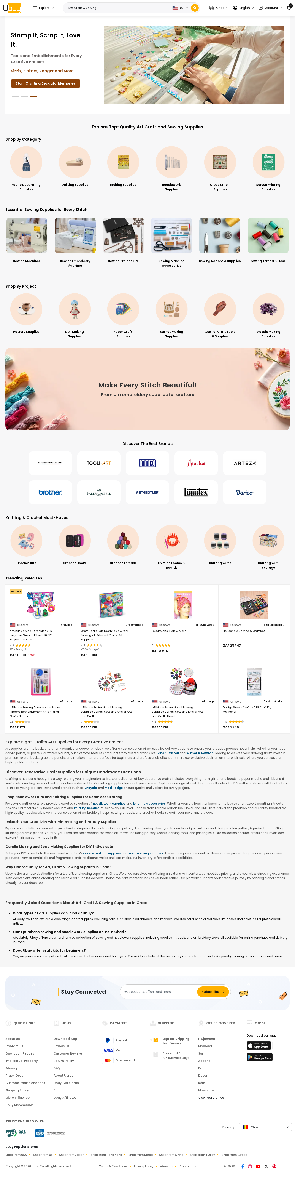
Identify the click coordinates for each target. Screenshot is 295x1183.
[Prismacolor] (50, 463)
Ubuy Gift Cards (66, 1083)
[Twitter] (267, 1167)
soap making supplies (145, 853)
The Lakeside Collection (274, 625)
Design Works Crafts (274, 701)
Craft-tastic (134, 625)
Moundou (205, 1046)
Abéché (204, 1061)
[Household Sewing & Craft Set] (254, 605)
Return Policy (64, 1061)
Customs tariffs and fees (25, 1083)
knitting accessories (149, 803)
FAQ (57, 1068)
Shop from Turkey (202, 1155)
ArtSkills (66, 625)
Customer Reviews (68, 1053)
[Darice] (244, 492)
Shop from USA (16, 1155)
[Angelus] (196, 463)
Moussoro (206, 1090)
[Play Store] (260, 1058)
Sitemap (11, 1068)
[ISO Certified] (48, 1133)
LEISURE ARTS (205, 625)
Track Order (15, 1075)
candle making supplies (102, 853)
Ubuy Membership (19, 1105)
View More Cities (211, 1097)
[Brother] (50, 492)
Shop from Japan (71, 1155)
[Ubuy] (12, 7)
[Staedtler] (147, 492)
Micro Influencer (18, 1097)
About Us (12, 1039)
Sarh (201, 1053)
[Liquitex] (196, 492)
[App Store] (260, 1046)
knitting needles (87, 808)
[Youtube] (258, 1167)
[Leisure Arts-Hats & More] (183, 605)
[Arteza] (244, 463)
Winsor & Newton (199, 753)
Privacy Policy (144, 1166)
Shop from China (171, 1155)
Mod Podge (114, 788)
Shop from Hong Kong (106, 1155)
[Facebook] (243, 1167)
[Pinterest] (274, 1167)
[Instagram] (250, 1167)
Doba (202, 1075)
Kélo (201, 1083)
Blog (57, 1090)
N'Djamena (206, 1039)
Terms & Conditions (113, 1166)
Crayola (90, 788)
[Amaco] (147, 463)
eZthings (66, 701)
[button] (218, 8)
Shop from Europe (234, 1155)
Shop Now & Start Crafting (39, 88)
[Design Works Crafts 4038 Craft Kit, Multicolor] (254, 682)
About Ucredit (65, 1075)
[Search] (195, 8)
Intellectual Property (21, 1061)
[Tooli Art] (99, 463)
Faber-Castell (167, 753)
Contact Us (14, 1046)
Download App (65, 1039)
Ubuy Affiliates (65, 1097)
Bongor (204, 1068)
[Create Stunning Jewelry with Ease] (194, 65)
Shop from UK (43, 1155)
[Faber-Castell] (99, 492)
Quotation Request (20, 1053)
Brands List (62, 1046)
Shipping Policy (17, 1090)
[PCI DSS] (15, 1133)
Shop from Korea (140, 1155)
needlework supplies (109, 803)
